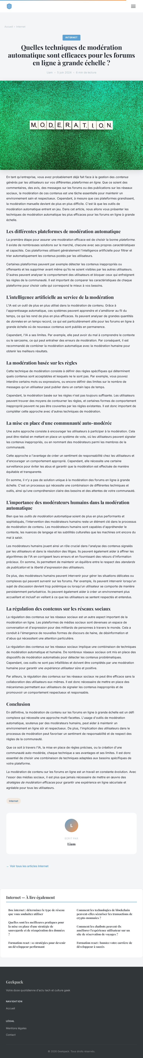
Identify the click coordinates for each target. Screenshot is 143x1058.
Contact (11, 1034)
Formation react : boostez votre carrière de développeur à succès (104, 945)
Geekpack (14, 981)
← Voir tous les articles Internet (27, 866)
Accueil (8, 26)
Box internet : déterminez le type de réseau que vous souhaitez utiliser (36, 912)
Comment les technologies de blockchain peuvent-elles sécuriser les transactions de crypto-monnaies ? (104, 914)
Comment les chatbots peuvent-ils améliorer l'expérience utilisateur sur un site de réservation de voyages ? (103, 930)
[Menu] (133, 6)
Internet (20, 26)
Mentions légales (16, 1028)
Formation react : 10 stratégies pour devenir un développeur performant (37, 945)
